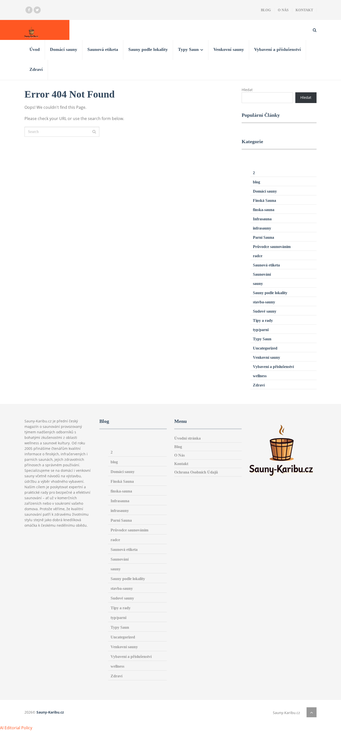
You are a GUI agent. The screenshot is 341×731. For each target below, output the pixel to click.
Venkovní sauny (228, 49)
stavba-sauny (264, 302)
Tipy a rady (263, 320)
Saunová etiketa (102, 49)
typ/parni (261, 330)
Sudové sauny (264, 311)
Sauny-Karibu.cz (50, 712)
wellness (260, 376)
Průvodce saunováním (272, 246)
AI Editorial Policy (16, 728)
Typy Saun (188, 49)
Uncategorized (265, 348)
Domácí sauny (63, 49)
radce (257, 256)
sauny (258, 283)
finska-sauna (263, 210)
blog (256, 182)
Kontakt (304, 10)
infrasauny (262, 228)
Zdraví (36, 69)
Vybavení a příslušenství (277, 49)
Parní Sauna (263, 237)
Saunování (262, 274)
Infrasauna (262, 219)
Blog (266, 10)
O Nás (283, 10)
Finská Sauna (264, 200)
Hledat (247, 89)
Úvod (34, 49)
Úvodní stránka (187, 438)
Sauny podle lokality (148, 49)
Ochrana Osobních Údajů (196, 472)
